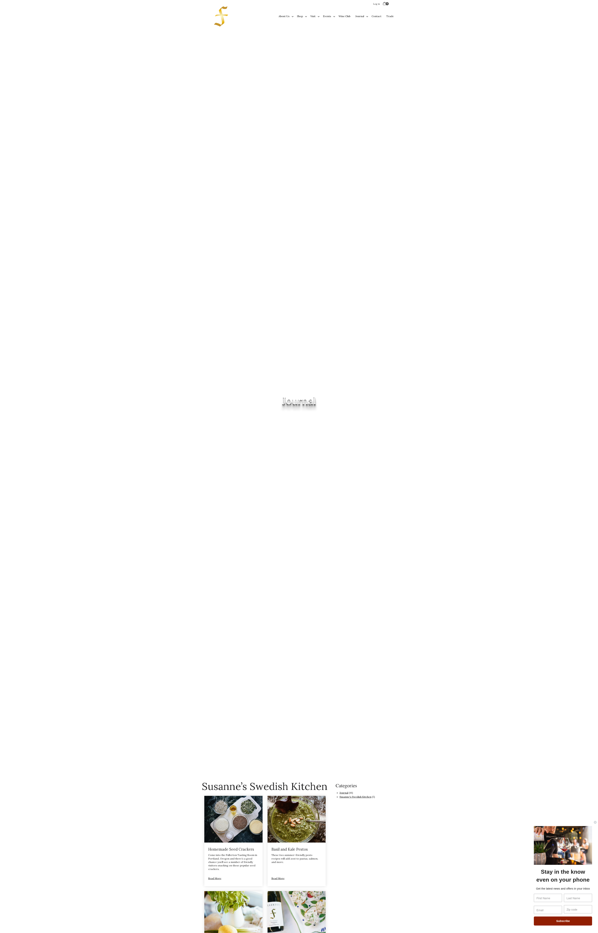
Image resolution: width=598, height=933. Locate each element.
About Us (284, 16)
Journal (359, 16)
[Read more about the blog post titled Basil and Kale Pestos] (297, 841)
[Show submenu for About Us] (292, 16)
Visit (313, 16)
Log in (376, 3)
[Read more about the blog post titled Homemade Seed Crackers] (233, 841)
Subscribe (563, 921)
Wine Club (344, 16)
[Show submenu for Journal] (367, 16)
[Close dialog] (595, 822)
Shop (300, 16)
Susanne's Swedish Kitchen (355, 796)
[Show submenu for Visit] (318, 16)
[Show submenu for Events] (334, 16)
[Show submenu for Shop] (306, 16)
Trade (390, 16)
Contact (376, 16)
